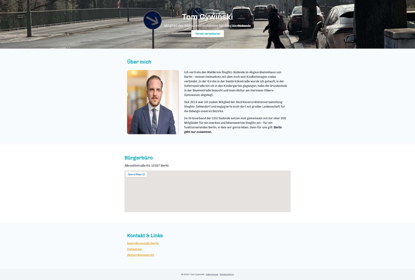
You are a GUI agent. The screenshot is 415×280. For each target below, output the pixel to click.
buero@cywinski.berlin (143, 243)
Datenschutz (227, 274)
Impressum (212, 274)
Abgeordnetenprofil (140, 255)
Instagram (134, 249)
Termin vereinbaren (207, 33)
